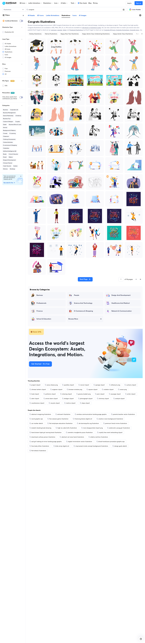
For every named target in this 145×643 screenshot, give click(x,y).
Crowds (5, 133)
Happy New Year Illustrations (70, 34)
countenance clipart (37, 403)
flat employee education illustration (60, 423)
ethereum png (115, 385)
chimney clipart (104, 398)
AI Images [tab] (82, 15)
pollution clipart (50, 394)
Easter (5, 124)
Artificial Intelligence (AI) (9, 151)
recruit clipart (84, 385)
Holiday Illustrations (35, 34)
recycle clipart (55, 403)
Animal (5, 127)
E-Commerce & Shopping (83, 311)
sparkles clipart (69, 385)
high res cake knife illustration (67, 428)
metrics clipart (70, 403)
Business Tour (6, 118)
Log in (129, 3)
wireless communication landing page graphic (92, 414)
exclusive (54, 30)
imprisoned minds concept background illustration (91, 446)
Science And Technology (83, 303)
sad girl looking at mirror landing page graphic (46, 441)
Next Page (83, 279)
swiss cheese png (52, 385)
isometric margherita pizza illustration (80, 432)
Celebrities (6, 148)
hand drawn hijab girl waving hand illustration (46, 432)
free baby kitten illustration (40, 446)
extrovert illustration (63, 414)
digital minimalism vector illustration (80, 441)
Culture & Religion (8, 121)
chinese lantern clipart (38, 389)
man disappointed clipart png (93, 428)
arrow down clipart (51, 398)
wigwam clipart (57, 389)
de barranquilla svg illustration (89, 423)
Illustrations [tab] (66, 15)
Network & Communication (121, 311)
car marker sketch (37, 423)
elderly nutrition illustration (99, 437)
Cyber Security (7, 166)
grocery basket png (84, 394)
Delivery (5, 169)
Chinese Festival (7, 163)
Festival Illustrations (51, 34)
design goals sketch (120, 446)
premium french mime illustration (116, 423)
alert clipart (35, 398)
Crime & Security (13, 154)
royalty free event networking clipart (110, 432)
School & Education (43, 319)
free (42, 25)
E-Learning (13, 133)
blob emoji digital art (62, 446)
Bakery (11, 157)
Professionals (41, 303)
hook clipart (35, 394)
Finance (39, 311)
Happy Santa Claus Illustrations (123, 34)
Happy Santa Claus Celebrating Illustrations (96, 34)
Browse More (73, 319)
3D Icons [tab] (40, 15)
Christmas (18, 115)
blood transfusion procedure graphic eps (111, 441)
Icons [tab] (74, 15)
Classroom (6, 136)
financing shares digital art (83, 419)
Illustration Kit (9, 32)
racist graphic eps (37, 419)
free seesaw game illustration (58, 419)
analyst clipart (120, 398)
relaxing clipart (67, 394)
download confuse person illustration (43, 437)
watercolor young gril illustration (119, 428)
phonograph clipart (86, 398)
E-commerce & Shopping (10, 145)
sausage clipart (116, 394)
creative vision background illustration (110, 419)
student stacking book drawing (41, 428)
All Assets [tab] (31, 15)
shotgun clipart (69, 398)
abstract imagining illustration (41, 414)
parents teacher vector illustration (124, 414)
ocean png (123, 389)
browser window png (75, 389)
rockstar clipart (109, 389)
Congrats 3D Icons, (110, 30)
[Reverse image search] (123, 9)
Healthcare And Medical (120, 303)
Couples (17, 121)
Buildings (12, 169)
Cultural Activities (8, 142)
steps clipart (86, 403)
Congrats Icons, (135, 30)
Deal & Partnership (8, 115)
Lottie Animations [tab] (52, 15)
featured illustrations (76, 30)
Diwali (5, 157)
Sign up (138, 3)
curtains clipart (131, 385)
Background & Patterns (9, 130)
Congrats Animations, (123, 30)
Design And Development (120, 295)
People (76, 295)
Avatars (15, 166)
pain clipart (100, 394)
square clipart (92, 389)
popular (59, 30)
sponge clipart (100, 385)
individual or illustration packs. (91, 28)
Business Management (9, 112)
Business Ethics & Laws (15, 124)
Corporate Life (14, 109)
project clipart (35, 385)
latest (64, 30)
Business (5, 109)
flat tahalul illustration (38, 450)
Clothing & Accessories (9, 139)
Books (4, 154)
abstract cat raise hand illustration (73, 437)
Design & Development (9, 160)
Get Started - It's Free (40, 364)
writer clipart (131, 394)
